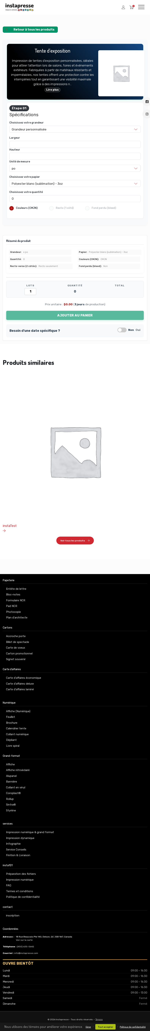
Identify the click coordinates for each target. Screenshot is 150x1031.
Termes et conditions (19, 891)
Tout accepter (105, 1026)
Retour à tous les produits (34, 29)
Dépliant (11, 740)
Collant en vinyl (15, 787)
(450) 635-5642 (25, 946)
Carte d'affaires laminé (20, 689)
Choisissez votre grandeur (26, 122)
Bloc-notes (13, 594)
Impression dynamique (20, 838)
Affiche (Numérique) (18, 711)
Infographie (13, 843)
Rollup (10, 799)
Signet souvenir (16, 659)
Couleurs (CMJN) (27, 208)
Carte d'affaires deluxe (20, 683)
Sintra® (11, 804)
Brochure (11, 722)
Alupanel (11, 776)
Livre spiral (12, 745)
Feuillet (10, 717)
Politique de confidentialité (23, 897)
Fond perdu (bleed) (104, 208)
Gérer (88, 1026)
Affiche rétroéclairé (18, 770)
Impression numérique (20, 879)
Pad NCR (11, 606)
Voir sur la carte (24, 940)
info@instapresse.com (26, 953)
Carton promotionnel (19, 653)
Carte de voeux (15, 647)
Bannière (11, 781)
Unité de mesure (19, 161)
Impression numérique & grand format (30, 832)
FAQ (8, 885)
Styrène (11, 810)
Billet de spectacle (17, 642)
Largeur (14, 137)
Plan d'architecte (16, 617)
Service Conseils (16, 849)
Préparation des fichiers (21, 874)
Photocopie (13, 612)
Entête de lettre (16, 589)
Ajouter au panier (75, 315)
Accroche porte (16, 636)
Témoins (99, 1019)
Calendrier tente (16, 728)
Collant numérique (17, 734)
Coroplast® (13, 793)
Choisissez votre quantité (26, 192)
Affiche (10, 764)
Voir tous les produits (72, 540)
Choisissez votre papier (24, 177)
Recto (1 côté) (65, 208)
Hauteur (14, 149)
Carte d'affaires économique (23, 677)
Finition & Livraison (18, 855)
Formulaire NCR (15, 600)
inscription (12, 915)
